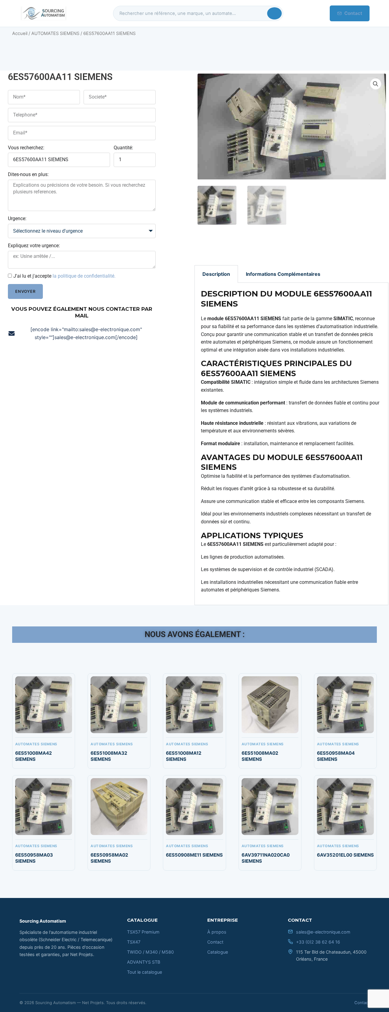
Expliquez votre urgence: (34, 245)
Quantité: (123, 148)
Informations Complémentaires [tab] (283, 274)
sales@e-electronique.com (323, 931)
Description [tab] (216, 274)
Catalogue (217, 952)
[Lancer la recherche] (274, 13)
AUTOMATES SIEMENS (55, 33)
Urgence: (17, 218)
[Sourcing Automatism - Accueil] (43, 13)
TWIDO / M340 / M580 (150, 952)
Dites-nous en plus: (28, 174)
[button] (375, 83)
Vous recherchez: (26, 148)
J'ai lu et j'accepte (64, 276)
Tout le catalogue (144, 972)
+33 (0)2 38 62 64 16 (318, 941)
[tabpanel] (291, 444)
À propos (216, 931)
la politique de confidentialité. (84, 276)
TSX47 (133, 941)
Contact (353, 13)
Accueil (19, 33)
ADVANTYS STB (143, 962)
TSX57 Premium (143, 931)
